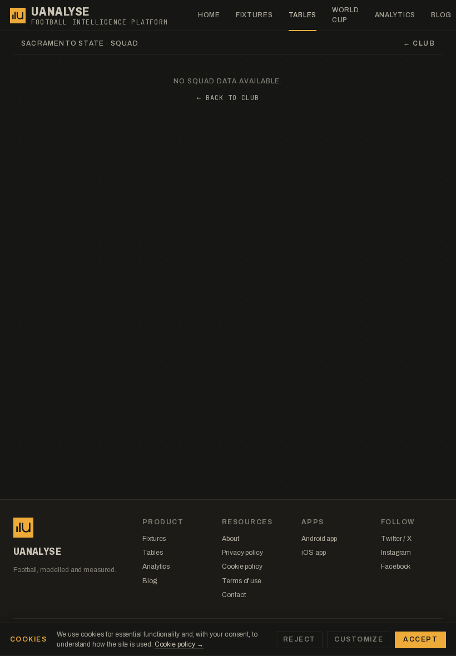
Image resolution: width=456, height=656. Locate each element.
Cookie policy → (179, 644)
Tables (302, 15)
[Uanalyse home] (18, 15)
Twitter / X (396, 539)
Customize (358, 639)
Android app (319, 539)
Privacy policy (242, 552)
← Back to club (228, 97)
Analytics (395, 15)
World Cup (345, 14)
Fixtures (254, 15)
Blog (149, 581)
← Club (419, 43)
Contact (233, 595)
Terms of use (241, 581)
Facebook (395, 566)
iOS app (313, 552)
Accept (420, 639)
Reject (299, 639)
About (230, 539)
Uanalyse (60, 12)
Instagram (396, 552)
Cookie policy (242, 566)
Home (209, 15)
